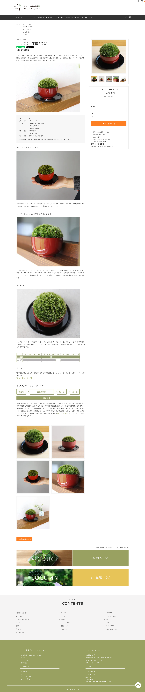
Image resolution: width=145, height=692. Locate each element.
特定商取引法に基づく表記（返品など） (99, 657)
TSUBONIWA (110, 626)
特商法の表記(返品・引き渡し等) (102, 132)
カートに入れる (109, 124)
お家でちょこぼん (21, 613)
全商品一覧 (26, 32)
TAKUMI (63, 613)
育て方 (23, 657)
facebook (91, 671)
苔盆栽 (25, 34)
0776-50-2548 (97, 144)
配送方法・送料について (94, 660)
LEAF (107, 622)
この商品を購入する (24, 539)
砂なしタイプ (27, 29)
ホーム (18, 24)
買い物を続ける (121, 547)
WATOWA (109, 613)
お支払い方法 (90, 655)
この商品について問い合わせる (101, 139)
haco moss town (111, 629)
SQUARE (19, 622)
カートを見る (25, 679)
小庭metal (64, 626)
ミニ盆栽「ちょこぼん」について (24, 17)
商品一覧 (41, 17)
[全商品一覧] (72, 566)
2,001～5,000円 (28, 26)
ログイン (24, 674)
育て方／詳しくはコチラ (24, 378)
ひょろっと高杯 (66, 622)
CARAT (108, 619)
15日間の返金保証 (63, 413)
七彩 (17, 626)
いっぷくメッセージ (22, 619)
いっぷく (30, 24)
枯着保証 (24, 663)
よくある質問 (96, 137)
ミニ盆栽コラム (87, 17)
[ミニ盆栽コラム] (72, 585)
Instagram (91, 674)
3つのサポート (26, 660)
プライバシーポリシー (93, 663)
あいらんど (19, 616)
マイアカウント (26, 676)
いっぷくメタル (111, 616)
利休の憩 (19, 629)
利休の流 (64, 629)
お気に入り (109, 96)
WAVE (63, 619)
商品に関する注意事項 (99, 134)
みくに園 (88, 677)
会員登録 (24, 671)
